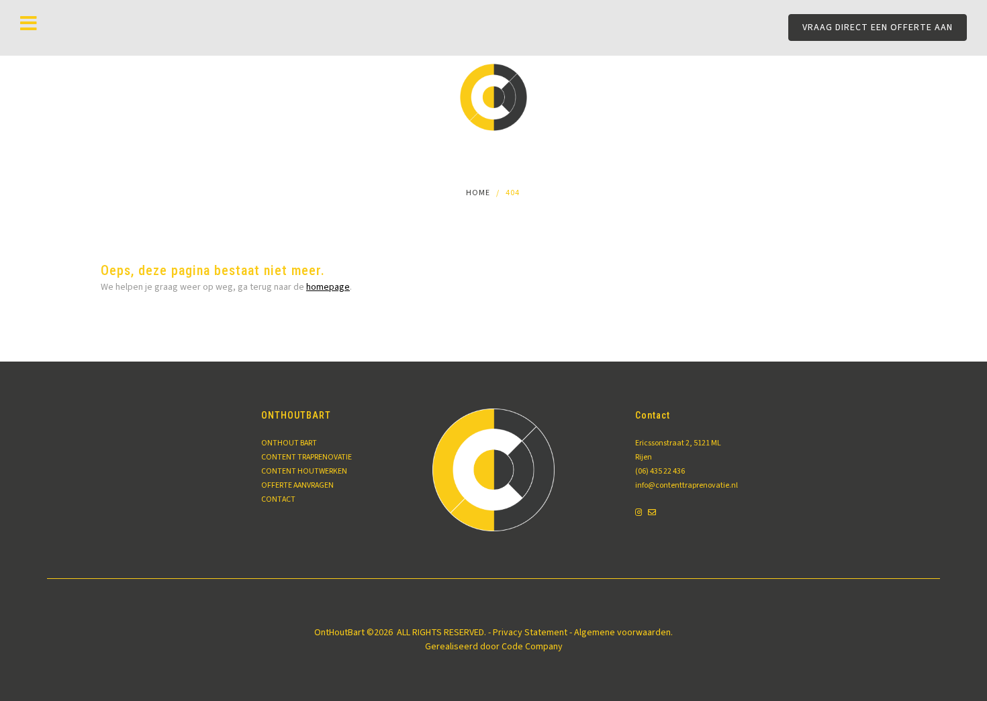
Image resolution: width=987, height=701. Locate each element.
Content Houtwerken (304, 471)
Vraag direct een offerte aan (877, 27)
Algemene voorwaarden (622, 632)
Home (478, 193)
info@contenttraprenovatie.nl (682, 485)
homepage (328, 287)
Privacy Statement (530, 632)
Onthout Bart (289, 443)
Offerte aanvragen (297, 485)
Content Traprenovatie (306, 457)
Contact (278, 499)
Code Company (532, 646)
